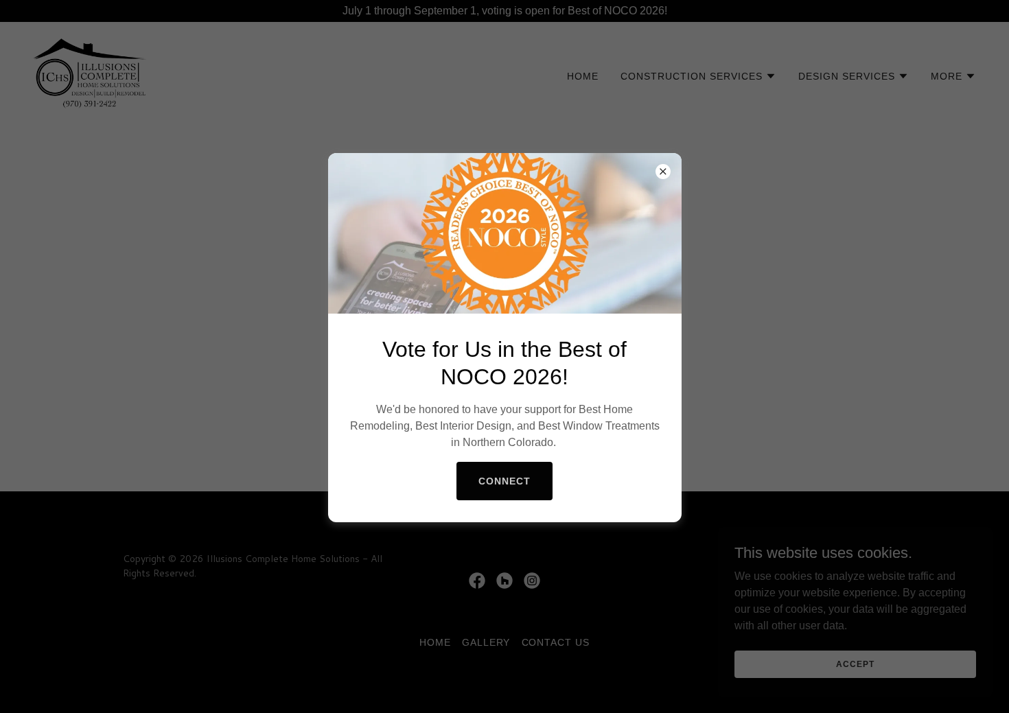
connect (504, 481)
